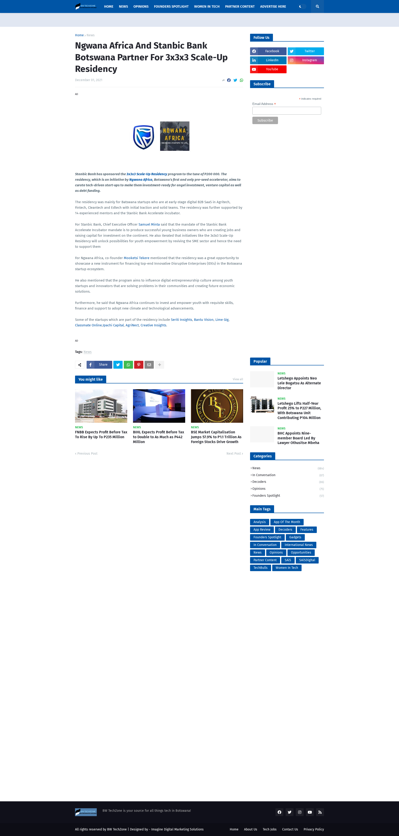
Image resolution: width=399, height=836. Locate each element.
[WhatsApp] (241, 80)
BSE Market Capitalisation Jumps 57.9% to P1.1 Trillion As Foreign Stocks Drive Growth (216, 437)
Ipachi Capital (113, 325)
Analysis (260, 522)
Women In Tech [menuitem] (207, 6)
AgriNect (132, 325)
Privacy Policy (314, 829)
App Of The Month (287, 522)
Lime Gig (222, 320)
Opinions (288, 489)
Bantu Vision (204, 320)
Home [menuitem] (108, 6)
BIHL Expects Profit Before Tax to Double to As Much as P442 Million (158, 437)
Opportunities (301, 552)
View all (238, 379)
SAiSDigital (307, 560)
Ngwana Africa (140, 180)
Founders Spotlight (288, 496)
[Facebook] (229, 80)
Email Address (264, 104)
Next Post (234, 454)
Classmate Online (88, 325)
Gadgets (295, 537)
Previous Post (87, 454)
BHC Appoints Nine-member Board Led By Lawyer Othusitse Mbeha (298, 438)
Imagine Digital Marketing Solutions (177, 829)
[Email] (149, 365)
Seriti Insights (181, 320)
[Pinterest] (138, 365)
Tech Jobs (270, 829)
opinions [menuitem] (140, 6)
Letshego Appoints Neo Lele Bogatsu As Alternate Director (299, 383)
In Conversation (288, 475)
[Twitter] (235, 80)
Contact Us (290, 829)
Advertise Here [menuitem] (273, 6)
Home (79, 35)
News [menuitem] (123, 6)
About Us (250, 829)
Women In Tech (287, 568)
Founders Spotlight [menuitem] (171, 6)
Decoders (288, 482)
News (91, 35)
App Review (262, 530)
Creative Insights (153, 325)
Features (306, 530)
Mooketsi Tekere (136, 258)
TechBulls (261, 568)
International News (299, 545)
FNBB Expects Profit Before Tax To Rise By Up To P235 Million (101, 434)
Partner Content (265, 560)
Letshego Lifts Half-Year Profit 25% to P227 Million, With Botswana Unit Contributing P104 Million (299, 410)
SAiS (288, 560)
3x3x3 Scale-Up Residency (147, 174)
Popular (260, 361)
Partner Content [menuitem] (240, 6)
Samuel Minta (149, 224)
